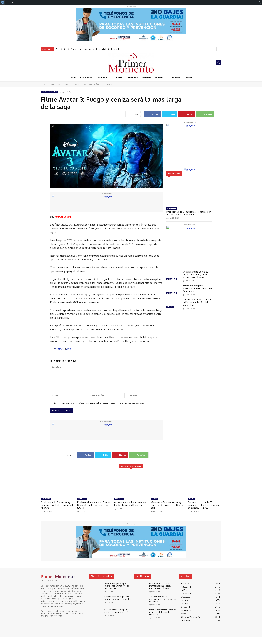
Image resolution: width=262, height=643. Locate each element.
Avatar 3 (59, 348)
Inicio (43, 84)
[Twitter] (51, 62)
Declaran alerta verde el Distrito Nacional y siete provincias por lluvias (195, 274)
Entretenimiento (62, 84)
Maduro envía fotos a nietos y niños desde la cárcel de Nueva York (197, 302)
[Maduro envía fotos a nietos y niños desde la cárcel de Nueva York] (173, 303)
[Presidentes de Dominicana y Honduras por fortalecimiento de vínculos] (189, 192)
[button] (218, 62)
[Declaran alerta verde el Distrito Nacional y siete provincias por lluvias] (173, 275)
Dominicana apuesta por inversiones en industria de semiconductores (116, 585)
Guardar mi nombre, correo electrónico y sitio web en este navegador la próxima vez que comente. (99, 403)
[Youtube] (55, 62)
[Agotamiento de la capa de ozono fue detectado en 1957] (95, 614)
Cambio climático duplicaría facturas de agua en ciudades (117, 597)
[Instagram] (47, 62)
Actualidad (171, 208)
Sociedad (50, 84)
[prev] (215, 49)
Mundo (170, 307)
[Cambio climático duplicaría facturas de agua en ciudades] (95, 600)
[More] (218, 114)
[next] (219, 49)
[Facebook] (43, 62)
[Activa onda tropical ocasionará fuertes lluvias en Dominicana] (173, 289)
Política (191, 499)
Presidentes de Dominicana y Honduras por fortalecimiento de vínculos (88, 49)
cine (68, 348)
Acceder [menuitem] (10, 2)
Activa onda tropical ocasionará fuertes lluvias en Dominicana (197, 288)
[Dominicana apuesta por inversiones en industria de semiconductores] (95, 587)
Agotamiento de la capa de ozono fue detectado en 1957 (117, 610)
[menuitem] (2, 2)
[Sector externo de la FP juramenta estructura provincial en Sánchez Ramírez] (204, 484)
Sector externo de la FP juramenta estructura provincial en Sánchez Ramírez (203, 505)
